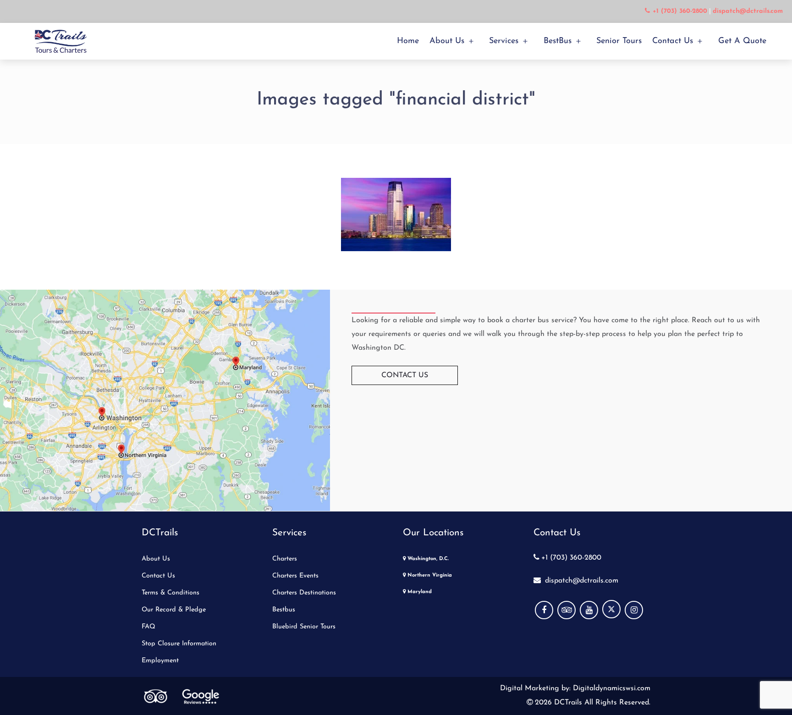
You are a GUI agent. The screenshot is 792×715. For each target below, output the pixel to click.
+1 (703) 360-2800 (571, 557)
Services (503, 41)
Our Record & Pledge (174, 609)
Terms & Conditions (170, 592)
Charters (284, 559)
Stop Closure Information (179, 643)
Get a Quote (742, 41)
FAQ (148, 626)
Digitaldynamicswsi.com (610, 688)
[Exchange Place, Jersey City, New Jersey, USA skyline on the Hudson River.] (396, 214)
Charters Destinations (304, 592)
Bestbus (283, 609)
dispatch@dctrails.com (580, 580)
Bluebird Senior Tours (304, 626)
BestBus (558, 41)
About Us (446, 41)
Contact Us (672, 41)
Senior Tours (619, 41)
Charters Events (295, 575)
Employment (160, 660)
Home (408, 41)
